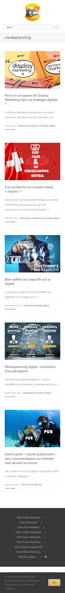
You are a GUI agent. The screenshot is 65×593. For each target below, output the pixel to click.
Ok (54, 582)
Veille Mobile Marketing (28, 552)
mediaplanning (37, 218)
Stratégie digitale (47, 126)
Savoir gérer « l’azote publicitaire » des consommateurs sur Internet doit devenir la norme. (31, 458)
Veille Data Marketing (28, 527)
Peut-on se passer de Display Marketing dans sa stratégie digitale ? (31, 99)
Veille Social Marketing (28, 542)
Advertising (23, 126)
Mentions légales (27, 557)
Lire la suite (10, 129)
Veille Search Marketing (28, 537)
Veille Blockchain (28, 522)
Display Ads (34, 126)
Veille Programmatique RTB (28, 547)
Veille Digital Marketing (28, 517)
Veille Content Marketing (28, 532)
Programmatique (44, 393)
